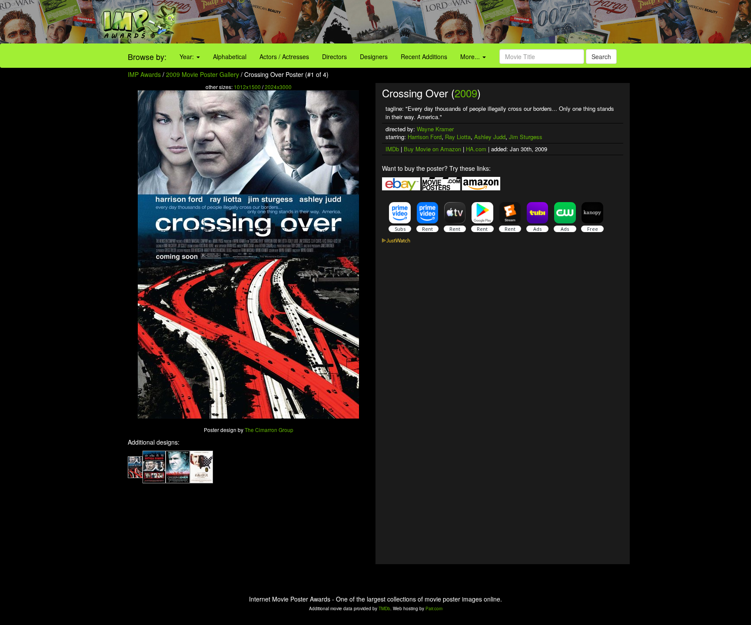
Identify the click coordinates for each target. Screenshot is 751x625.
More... (471, 56)
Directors (334, 56)
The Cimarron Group (269, 429)
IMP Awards (144, 74)
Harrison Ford (425, 137)
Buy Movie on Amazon (432, 149)
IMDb (392, 149)
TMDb (384, 608)
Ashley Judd (489, 137)
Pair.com (433, 608)
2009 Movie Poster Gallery (202, 74)
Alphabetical (229, 56)
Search (601, 56)
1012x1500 (247, 86)
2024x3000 (278, 86)
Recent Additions (424, 56)
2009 (466, 92)
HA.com (476, 149)
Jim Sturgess (525, 137)
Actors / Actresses (284, 56)
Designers (374, 56)
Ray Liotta (458, 137)
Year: (187, 56)
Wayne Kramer (435, 129)
